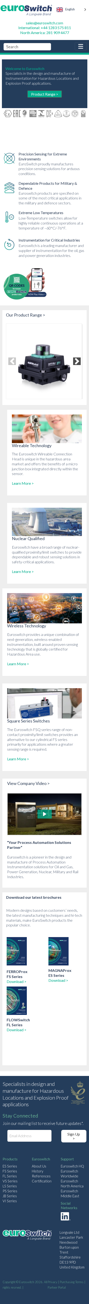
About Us (39, 1166)
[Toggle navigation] (81, 46)
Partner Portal (57, 1287)
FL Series (10, 1176)
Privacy (52, 1282)
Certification (42, 1181)
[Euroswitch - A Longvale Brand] (27, 1235)
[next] (77, 361)
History (37, 1171)
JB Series (10, 1196)
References (41, 1176)
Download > (16, 981)
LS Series (10, 1186)
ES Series (10, 1166)
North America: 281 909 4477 (44, 32)
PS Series (10, 1191)
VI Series (10, 1201)
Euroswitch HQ (72, 1166)
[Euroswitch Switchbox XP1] (44, 361)
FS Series (10, 1171)
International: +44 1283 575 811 (44, 27)
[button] (44, 814)
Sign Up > (73, 1136)
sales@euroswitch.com (44, 23)
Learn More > (23, 483)
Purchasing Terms (72, 1282)
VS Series (10, 1181)
